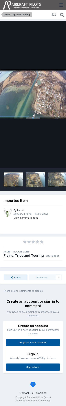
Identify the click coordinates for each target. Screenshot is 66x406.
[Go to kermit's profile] (8, 212)
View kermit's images (26, 217)
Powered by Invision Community (33, 400)
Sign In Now (33, 367)
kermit (20, 210)
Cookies (41, 392)
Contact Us (26, 392)
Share (16, 277)
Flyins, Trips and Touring (24, 255)
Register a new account (33, 342)
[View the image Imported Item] (13, 179)
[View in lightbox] (33, 94)
